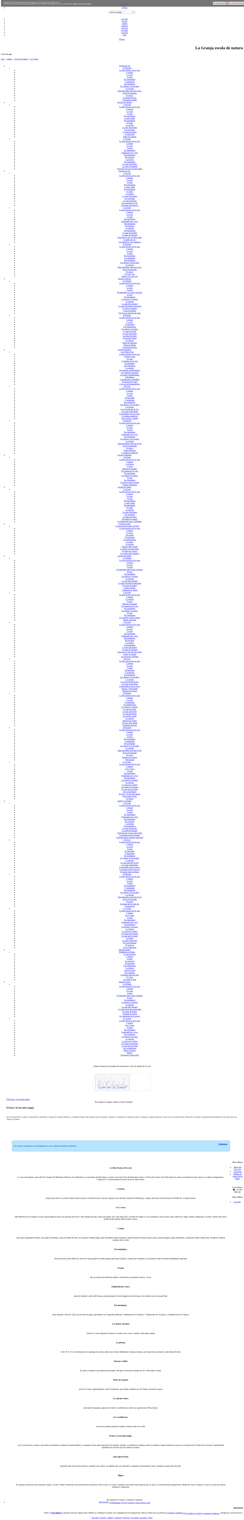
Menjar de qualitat (129, 469)
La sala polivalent (130, 334)
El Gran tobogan (129, 943)
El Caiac (129, 977)
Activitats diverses (129, 347)
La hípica (129, 799)
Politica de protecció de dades (82, 4)
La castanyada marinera (129, 553)
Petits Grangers (130, 1050)
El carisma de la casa (129, 471)
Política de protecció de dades (237, 1176)
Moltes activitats (129, 620)
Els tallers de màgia (129, 519)
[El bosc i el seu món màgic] (18, 1099)
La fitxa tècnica (130, 954)
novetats (124, 33)
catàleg (124, 24)
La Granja (34, 59)
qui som (124, 19)
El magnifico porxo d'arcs (129, 414)
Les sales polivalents (129, 411)
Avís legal (238, 1172)
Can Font (127, 105)
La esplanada (129, 258)
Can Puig (127, 457)
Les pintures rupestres (129, 373)
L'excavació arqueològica (129, 384)
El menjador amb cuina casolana (130, 570)
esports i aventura (125, 801)
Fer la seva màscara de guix (130, 313)
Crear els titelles (129, 311)
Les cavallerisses (129, 792)
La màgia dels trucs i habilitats (130, 521)
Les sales (129, 542)
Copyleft (237, 1202)
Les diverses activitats (129, 657)
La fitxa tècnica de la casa (129, 70)
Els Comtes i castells (129, 418)
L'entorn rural (129, 357)
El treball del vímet (129, 382)
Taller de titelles (129, 345)
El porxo (129, 95)
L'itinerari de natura (130, 590)
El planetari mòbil (130, 100)
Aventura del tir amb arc (129, 904)
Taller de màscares (129, 343)
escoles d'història (124, 350)
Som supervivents (130, 796)
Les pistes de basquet (129, 787)
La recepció (129, 961)
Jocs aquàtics (129, 973)
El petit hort (129, 134)
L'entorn (129, 73)
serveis (124, 21)
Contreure (222, 1144)
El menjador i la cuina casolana (129, 292)
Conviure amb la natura (129, 482)
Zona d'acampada (130, 93)
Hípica (129, 1053)
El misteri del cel (129, 98)
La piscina (130, 89)
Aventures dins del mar (129, 975)
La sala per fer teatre (129, 789)
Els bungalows (130, 826)
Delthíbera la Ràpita (127, 952)
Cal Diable (127, 281)
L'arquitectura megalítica (130, 379)
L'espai (130, 77)
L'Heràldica (129, 377)
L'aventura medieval (129, 416)
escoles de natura (21, 59)
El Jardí (130, 123)
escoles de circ (124, 171)
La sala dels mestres (130, 304)
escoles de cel (124, 66)
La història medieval (129, 453)
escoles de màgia (124, 487)
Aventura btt (130, 906)
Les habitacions (129, 327)
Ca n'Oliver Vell (127, 352)
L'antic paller (129, 118)
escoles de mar (124, 524)
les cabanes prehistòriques (129, 370)
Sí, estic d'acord (220, 3)
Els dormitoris (129, 84)
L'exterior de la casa (130, 361)
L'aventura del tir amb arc (129, 870)
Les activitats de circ (129, 203)
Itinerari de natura (130, 721)
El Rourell (127, 68)
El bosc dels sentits (129, 723)
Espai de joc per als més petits (130, 237)
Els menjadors (129, 79)
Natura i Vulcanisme (129, 689)
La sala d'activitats (129, 127)
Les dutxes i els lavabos (129, 86)
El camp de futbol (130, 308)
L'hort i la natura (129, 654)
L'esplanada (129, 82)
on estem (124, 30)
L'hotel (129, 959)
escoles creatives (124, 279)
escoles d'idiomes (125, 455)
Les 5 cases (129, 769)
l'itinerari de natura (129, 691)
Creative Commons (175, 1513)
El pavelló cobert (129, 338)
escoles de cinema (124, 102)
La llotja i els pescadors (129, 549)
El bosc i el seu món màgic (129, 794)
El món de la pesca (129, 551)
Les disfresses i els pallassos (129, 242)
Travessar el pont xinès (129, 1055)
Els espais (130, 535)
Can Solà (127, 139)
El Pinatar (127, 315)
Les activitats (129, 130)
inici (2, 59)
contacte (124, 26)
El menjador (130, 324)
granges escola (124, 982)
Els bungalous (129, 162)
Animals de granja (129, 1014)
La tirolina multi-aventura (129, 835)
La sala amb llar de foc (130, 409)
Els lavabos (129, 157)
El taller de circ (130, 240)
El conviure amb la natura (129, 618)
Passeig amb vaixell (130, 547)
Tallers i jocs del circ (129, 276)
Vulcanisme (129, 760)
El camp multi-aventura (129, 872)
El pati (129, 295)
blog (124, 35)
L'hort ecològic (130, 588)
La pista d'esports (130, 132)
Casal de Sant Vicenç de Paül (127, 526)
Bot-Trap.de (104, 1502)
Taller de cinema (129, 137)
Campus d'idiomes (129, 485)
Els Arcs (127, 386)
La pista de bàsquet (129, 166)
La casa (130, 75)
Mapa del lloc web (237, 1168)
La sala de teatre (129, 331)
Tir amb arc (129, 945)
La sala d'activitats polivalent (129, 306)
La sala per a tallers (129, 785)
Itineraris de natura (129, 757)
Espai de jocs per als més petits (129, 169)
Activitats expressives (129, 205)
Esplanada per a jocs (129, 153)
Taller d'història (130, 450)
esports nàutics (124, 950)
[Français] (124, 8)
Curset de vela (129, 970)
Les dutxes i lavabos (129, 299)
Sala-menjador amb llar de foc (130, 91)
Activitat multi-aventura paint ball (129, 837)
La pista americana (129, 941)
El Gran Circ (130, 274)
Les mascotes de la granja (129, 1016)
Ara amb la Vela (129, 979)
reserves (124, 28)
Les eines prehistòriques (129, 375)
